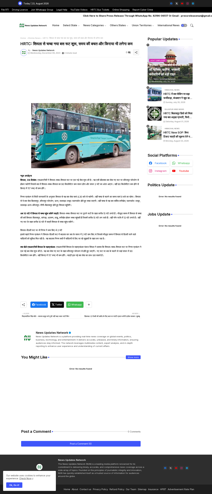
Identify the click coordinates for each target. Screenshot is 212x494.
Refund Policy (116, 489)
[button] (184, 25)
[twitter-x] (177, 3)
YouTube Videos (79, 9)
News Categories (93, 25)
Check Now (25, 478)
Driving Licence (20, 9)
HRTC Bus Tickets (100, 9)
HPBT (163, 489)
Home (55, 25)
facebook (161, 163)
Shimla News (34, 38)
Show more (133, 357)
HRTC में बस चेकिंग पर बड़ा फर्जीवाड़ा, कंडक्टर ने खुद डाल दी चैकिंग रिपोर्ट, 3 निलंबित (177, 96)
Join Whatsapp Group (42, 9)
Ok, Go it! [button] (14, 485)
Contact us (85, 489)
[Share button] (89, 305)
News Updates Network (52, 332)
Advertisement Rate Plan (181, 489)
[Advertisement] (80, 81)
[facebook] (171, 3)
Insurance (153, 489)
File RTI (5, 9)
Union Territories (141, 25)
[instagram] (187, 3)
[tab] (55, 25)
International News (168, 25)
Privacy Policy (100, 489)
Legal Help (61, 9)
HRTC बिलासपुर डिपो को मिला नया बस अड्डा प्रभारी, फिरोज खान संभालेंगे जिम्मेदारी (177, 115)
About (75, 489)
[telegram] (193, 3)
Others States (118, 25)
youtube (184, 170)
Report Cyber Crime (143, 9)
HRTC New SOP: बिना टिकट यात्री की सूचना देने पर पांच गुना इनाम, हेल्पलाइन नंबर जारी (177, 135)
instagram (161, 170)
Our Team (131, 489)
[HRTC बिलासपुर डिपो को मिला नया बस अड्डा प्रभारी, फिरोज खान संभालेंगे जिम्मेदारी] (155, 114)
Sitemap (142, 489)
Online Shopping (120, 9)
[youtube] (182, 3)
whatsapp (184, 163)
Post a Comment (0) (81, 443)
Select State (70, 25)
